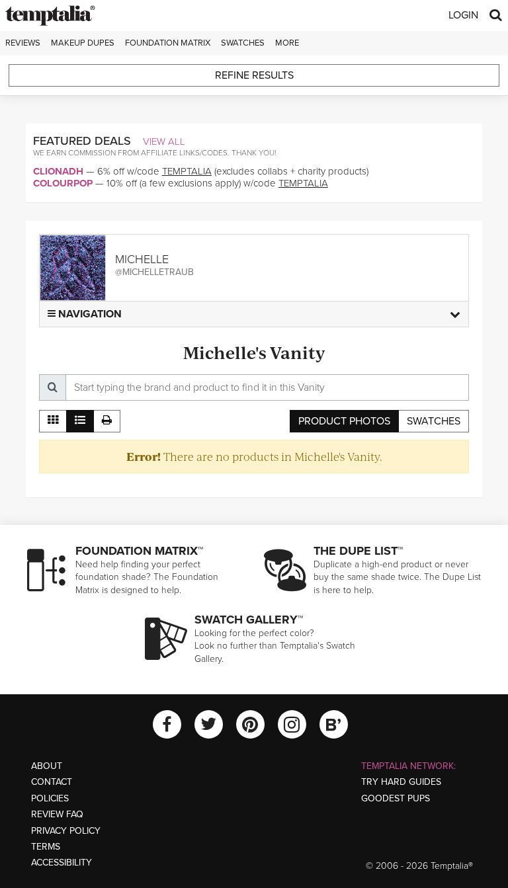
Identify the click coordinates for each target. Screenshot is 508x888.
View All (164, 141)
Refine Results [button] (254, 75)
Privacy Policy (66, 830)
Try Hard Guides (401, 781)
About (46, 766)
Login (463, 15)
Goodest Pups (395, 798)
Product (344, 421)
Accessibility (61, 862)
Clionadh (58, 171)
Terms (45, 846)
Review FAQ (57, 814)
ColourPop (63, 183)
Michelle (142, 259)
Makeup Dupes (82, 43)
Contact (51, 781)
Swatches (243, 43)
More (287, 43)
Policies (50, 798)
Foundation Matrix (167, 43)
